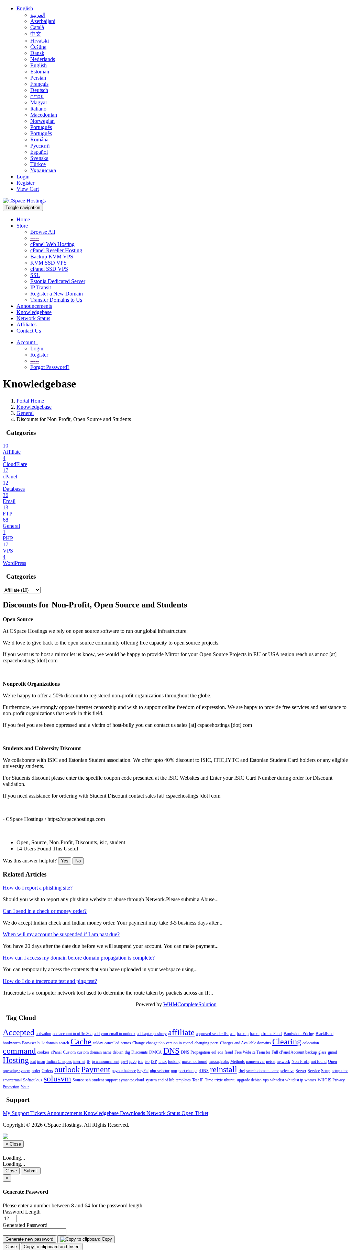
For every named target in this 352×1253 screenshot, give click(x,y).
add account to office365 (72, 1033)
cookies (43, 1052)
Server (301, 1070)
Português (41, 127)
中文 (35, 34)
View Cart (27, 189)
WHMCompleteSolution (190, 1004)
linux (162, 1061)
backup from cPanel (266, 1033)
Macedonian (43, 115)
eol (213, 1052)
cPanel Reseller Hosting (56, 250)
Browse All (42, 232)
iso (147, 1061)
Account (27, 342)
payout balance (124, 1070)
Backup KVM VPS (51, 256)
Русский (40, 146)
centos (126, 1043)
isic (140, 1061)
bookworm (12, 1043)
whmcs (310, 1080)
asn (232, 1033)
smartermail (12, 1080)
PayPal (142, 1070)
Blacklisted (324, 1033)
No (78, 860)
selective (287, 1070)
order (36, 1070)
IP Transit (40, 287)
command (19, 1050)
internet (79, 1061)
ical (33, 1061)
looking (174, 1061)
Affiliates (26, 324)
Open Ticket (195, 1113)
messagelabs (219, 1061)
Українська (43, 170)
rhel (242, 1070)
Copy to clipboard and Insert (52, 1246)
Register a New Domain (56, 294)
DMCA (155, 1052)
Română (39, 139)
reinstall (223, 1069)
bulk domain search (53, 1043)
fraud (228, 1052)
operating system (16, 1070)
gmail (332, 1052)
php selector (159, 1070)
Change (138, 1043)
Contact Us (28, 331)
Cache (80, 1041)
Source (78, 1080)
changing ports (207, 1043)
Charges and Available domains (245, 1043)
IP (88, 1061)
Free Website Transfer (252, 1052)
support (111, 1080)
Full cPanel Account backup (294, 1052)
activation (43, 1033)
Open (332, 1061)
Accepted (18, 1032)
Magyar (38, 102)
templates (183, 1080)
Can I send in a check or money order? (45, 911)
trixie (218, 1080)
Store (23, 226)
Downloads (133, 1113)
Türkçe (38, 164)
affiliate (181, 1032)
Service (314, 1070)
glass (322, 1052)
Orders (47, 1070)
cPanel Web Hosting (52, 244)
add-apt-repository (152, 1033)
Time (209, 1080)
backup (243, 1033)
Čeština (38, 47)
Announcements (34, 306)
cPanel (56, 1052)
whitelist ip (294, 1080)
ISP (154, 1061)
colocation (310, 1043)
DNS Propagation (195, 1052)
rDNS (204, 1070)
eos (220, 1052)
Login (23, 176)
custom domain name (94, 1052)
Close (11, 1170)
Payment (95, 1069)
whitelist (277, 1080)
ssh (88, 1080)
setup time (340, 1070)
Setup (325, 1070)
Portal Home (30, 401)
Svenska (39, 158)
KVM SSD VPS (48, 263)
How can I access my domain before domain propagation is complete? (79, 958)
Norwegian (42, 121)
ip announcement (105, 1061)
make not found (194, 1061)
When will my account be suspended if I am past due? (61, 934)
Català (37, 27)
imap (41, 1061)
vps (266, 1080)
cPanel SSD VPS (49, 269)
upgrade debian (249, 1080)
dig (127, 1052)
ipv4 (124, 1061)
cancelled (111, 1043)
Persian (38, 78)
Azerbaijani (42, 21)
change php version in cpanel (169, 1043)
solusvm (57, 1078)
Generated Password (25, 1225)
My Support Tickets (25, 1113)
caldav (98, 1043)
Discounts (139, 1052)
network (283, 1061)
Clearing (286, 1041)
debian (118, 1052)
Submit (31, 1170)
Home (23, 219)
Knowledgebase (34, 312)
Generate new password (29, 1239)
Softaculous (32, 1080)
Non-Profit (300, 1061)
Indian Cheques (59, 1061)
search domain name (262, 1070)
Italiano (38, 109)
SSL (35, 275)
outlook (67, 1069)
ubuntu (229, 1080)
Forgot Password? (49, 367)
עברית (37, 96)
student (98, 1080)
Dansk (37, 53)
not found (319, 1061)
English (24, 8)
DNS (171, 1050)
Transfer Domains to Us (56, 300)
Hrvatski (39, 41)
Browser (29, 1043)
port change (187, 1070)
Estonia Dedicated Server (57, 281)
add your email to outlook (114, 1033)
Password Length (22, 1212)
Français (39, 84)
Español (39, 152)
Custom (69, 1052)
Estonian (39, 71)
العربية (37, 15)
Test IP (198, 1080)
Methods (237, 1061)
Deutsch (39, 90)
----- (34, 238)
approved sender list (212, 1033)
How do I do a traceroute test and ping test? (50, 981)
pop (174, 1070)
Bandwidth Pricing (299, 1033)
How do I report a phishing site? (38, 888)
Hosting (16, 1060)
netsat (270, 1061)
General (25, 413)
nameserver (255, 1061)
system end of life (159, 1080)
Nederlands (42, 59)
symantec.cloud (131, 1080)
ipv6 (132, 1061)
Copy (106, 1239)
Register (25, 183)
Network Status (33, 318)
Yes (64, 860)
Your (25, 1086)
